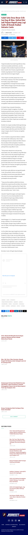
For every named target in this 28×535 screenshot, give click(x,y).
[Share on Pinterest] (20, 38)
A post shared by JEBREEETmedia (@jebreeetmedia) (14, 294)
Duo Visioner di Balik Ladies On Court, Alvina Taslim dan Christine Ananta (17, 497)
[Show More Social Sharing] (25, 38)
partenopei (13, 305)
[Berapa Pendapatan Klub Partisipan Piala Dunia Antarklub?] (14, 399)
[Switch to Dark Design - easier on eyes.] (24, 2)
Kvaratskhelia (4, 303)
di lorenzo (13, 299)
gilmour (20, 301)
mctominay (21, 303)
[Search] (26, 2)
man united (15, 303)
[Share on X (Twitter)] (12, 38)
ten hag (22, 305)
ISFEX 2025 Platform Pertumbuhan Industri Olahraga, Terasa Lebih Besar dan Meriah (18, 480)
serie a (18, 305)
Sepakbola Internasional (11, 524)
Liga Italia (4, 14)
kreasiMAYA (17, 529)
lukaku (10, 303)
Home (2, 11)
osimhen (8, 305)
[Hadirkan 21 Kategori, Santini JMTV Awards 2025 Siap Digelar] (4, 473)
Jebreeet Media (8, 32)
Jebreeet (14, 526)
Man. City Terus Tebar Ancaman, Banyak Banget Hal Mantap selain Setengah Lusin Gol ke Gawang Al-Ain (13, 361)
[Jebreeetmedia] (13, 2)
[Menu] (2, 2)
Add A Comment (14, 416)
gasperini (16, 301)
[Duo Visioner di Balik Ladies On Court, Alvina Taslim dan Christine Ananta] (4, 497)
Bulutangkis (22, 524)
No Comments (5, 34)
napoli (3, 305)
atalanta (3, 299)
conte (8, 299)
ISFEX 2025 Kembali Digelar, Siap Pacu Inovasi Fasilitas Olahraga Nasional (17, 488)
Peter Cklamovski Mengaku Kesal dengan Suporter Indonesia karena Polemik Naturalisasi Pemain (12, 337)
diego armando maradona (7, 301)
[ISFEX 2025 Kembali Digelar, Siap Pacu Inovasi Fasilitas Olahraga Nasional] (4, 488)
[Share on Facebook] (5, 38)
